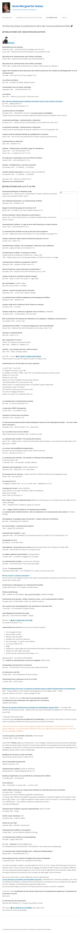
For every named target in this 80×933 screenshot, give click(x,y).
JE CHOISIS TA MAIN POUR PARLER (29, 356)
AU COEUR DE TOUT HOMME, (22, 908)
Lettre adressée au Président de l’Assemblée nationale (21, 879)
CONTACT (64, 17)
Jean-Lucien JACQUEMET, (33, 594)
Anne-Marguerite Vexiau (27, 6)
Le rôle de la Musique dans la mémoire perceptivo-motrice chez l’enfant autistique (33, 101)
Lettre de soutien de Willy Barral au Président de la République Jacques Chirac (31, 707)
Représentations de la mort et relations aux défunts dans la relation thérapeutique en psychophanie (39, 689)
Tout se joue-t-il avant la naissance (16, 575)
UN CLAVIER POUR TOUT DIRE (22, 620)
